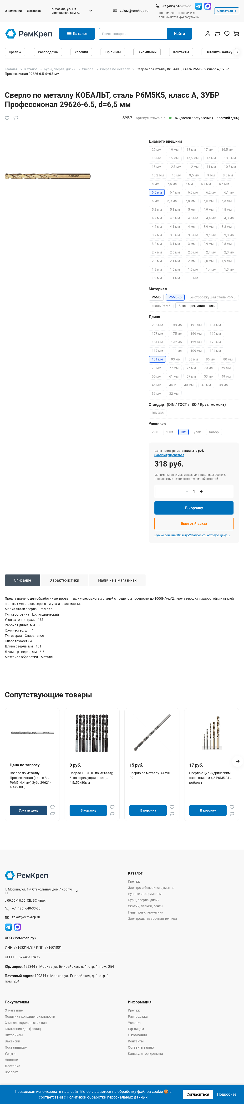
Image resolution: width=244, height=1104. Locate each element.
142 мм (176, 342)
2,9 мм (208, 244)
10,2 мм (158, 175)
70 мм (208, 368)
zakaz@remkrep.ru (134, 11)
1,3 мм (229, 269)
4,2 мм (157, 227)
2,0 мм (208, 261)
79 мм (156, 368)
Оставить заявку (219, 52)
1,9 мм (227, 261)
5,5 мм (208, 201)
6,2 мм (211, 192)
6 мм (155, 201)
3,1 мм (175, 244)
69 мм (226, 368)
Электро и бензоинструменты (151, 888)
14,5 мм (192, 158)
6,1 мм (229, 192)
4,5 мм (193, 218)
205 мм (157, 325)
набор (214, 432)
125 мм (215, 342)
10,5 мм (230, 167)
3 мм (191, 244)
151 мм (157, 342)
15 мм (173, 158)
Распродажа (48, 52)
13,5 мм (230, 158)
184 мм (215, 325)
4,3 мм (229, 218)
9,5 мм (194, 175)
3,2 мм (157, 244)
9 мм (211, 175)
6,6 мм (224, 184)
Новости (11, 1060)
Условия (81, 52)
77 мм (173, 368)
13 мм (156, 167)
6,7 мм (206, 184)
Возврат (11, 1072)
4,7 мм (157, 218)
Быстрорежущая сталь (196, 306)
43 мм (188, 385)
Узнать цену (28, 810)
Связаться (225, 11)
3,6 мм (175, 235)
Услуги (10, 1053)
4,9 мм (208, 209)
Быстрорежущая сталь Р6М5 (212, 297)
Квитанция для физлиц (23, 1029)
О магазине (14, 1010)
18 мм (191, 149)
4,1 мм (175, 227)
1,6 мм (175, 269)
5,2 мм (157, 209)
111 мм (176, 351)
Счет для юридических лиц (26, 1023)
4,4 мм (211, 218)
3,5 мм (193, 235)
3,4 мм (211, 235)
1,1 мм (175, 278)
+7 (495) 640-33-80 (176, 6)
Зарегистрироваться (169, 455)
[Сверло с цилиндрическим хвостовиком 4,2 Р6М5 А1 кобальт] (211, 733)
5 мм (191, 209)
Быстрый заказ (194, 523)
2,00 (155, 432)
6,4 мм (175, 192)
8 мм (155, 184)
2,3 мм (229, 252)
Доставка (34, 11)
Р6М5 (156, 297)
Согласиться (198, 1094)
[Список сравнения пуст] (217, 34)
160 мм (215, 334)
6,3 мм (193, 192)
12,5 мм (175, 167)
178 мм (157, 334)
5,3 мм (227, 201)
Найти (179, 33)
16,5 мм (227, 149)
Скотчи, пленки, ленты (145, 906)
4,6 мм (175, 218)
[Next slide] (237, 761)
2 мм (191, 261)
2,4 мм (211, 252)
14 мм (211, 158)
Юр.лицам (113, 52)
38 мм (223, 385)
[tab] (22, 580)
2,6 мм (175, 252)
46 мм (156, 385)
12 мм (193, 167)
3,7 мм (157, 235)
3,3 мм (229, 235)
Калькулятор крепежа (145, 1053)
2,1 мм (175, 261)
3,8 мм (227, 227)
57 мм (191, 376)
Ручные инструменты (145, 894)
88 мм (193, 359)
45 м (172, 385)
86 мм (210, 359)
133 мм (196, 342)
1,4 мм (211, 269)
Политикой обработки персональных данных (107, 1097)
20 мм (156, 149)
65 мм (156, 376)
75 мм (191, 368)
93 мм (175, 359)
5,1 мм (175, 209)
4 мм (191, 227)
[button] (237, 52)
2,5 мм (193, 252)
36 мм (156, 393)
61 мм (173, 376)
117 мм (157, 351)
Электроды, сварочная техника (152, 918)
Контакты (181, 52)
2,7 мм (157, 252)
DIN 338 (158, 413)
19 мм (173, 149)
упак (197, 432)
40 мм (206, 385)
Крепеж (15, 52)
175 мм (176, 334)
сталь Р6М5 (161, 306)
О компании (13, 11)
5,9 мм (172, 201)
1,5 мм (193, 269)
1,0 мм (193, 278)
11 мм (211, 167)
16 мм (156, 158)
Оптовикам (14, 1035)
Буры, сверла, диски (143, 900)
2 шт (169, 432)
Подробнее (226, 1094)
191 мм (196, 325)
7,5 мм (172, 184)
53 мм (208, 376)
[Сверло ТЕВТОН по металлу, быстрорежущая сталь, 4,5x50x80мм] (92, 733)
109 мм (196, 351)
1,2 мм (157, 278)
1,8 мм (157, 269)
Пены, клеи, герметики (145, 912)
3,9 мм (208, 227)
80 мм (228, 359)
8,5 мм (228, 175)
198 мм (176, 325)
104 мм (215, 351)
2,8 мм (227, 244)
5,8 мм (190, 201)
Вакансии (12, 1041)
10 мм (176, 175)
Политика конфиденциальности (30, 1016)
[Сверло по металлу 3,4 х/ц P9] (152, 733)
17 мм (208, 149)
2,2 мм (157, 261)
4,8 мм (227, 209)
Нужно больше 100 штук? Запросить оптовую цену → (192, 535)
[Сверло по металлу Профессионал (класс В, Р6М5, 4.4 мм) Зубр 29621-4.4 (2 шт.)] (32, 733)
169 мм (196, 334)
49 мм (226, 376)
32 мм (173, 393)
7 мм (189, 184)
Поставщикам (16, 1047)
